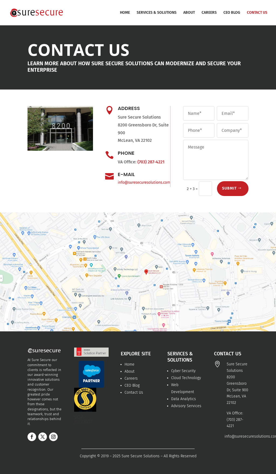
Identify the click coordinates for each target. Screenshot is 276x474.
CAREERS (209, 13)
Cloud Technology (186, 378)
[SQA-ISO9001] (85, 410)
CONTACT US (257, 13)
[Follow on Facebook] (31, 436)
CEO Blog (132, 385)
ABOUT (189, 13)
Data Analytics (183, 399)
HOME (125, 13)
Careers (131, 378)
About (129, 371)
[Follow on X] (42, 436)
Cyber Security (183, 371)
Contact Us (134, 392)
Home (129, 364)
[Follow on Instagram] (53, 436)
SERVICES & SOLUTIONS (157, 13)
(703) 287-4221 (150, 161)
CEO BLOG (231, 13)
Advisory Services (186, 406)
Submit (229, 188)
